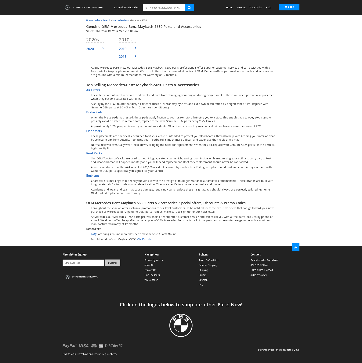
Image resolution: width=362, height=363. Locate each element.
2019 (122, 48)
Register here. (109, 353)
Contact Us (150, 269)
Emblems (93, 175)
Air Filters (93, 90)
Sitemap (203, 279)
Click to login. (69, 353)
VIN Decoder (144, 239)
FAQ (201, 284)
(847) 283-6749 (259, 275)
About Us (149, 265)
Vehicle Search (102, 20)
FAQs (94, 234)
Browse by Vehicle (154, 260)
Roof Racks (94, 153)
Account (241, 7)
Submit (113, 262)
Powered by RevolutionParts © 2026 (278, 349)
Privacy (202, 274)
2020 (90, 48)
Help (268, 7)
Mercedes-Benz (120, 20)
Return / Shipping (208, 265)
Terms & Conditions (209, 260)
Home (229, 7)
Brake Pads (94, 112)
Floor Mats (94, 131)
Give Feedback (152, 274)
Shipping (203, 269)
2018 (122, 56)
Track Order (255, 7)
